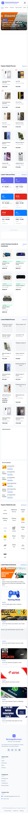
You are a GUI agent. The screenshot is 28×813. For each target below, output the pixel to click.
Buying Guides (5, 785)
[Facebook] (8, 750)
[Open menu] (25, 2)
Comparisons (4, 783)
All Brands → (24, 505)
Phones (6, 7)
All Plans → (24, 174)
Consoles (12, 7)
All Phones (4, 763)
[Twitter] (12, 750)
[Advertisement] (14, 50)
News (2, 765)
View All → (24, 66)
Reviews (3, 767)
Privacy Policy (7, 810)
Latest (24, 7)
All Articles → (24, 564)
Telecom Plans (18, 7)
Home (2, 7)
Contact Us (15, 810)
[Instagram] (15, 750)
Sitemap (22, 810)
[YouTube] (19, 750)
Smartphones (4, 778)
